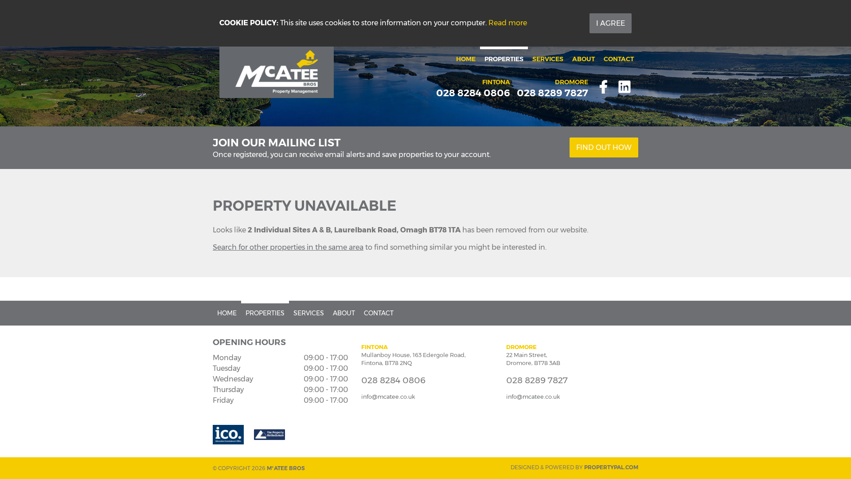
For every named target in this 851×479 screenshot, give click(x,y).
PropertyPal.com (611, 467)
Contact (619, 59)
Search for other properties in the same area (288, 247)
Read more (507, 23)
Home (466, 59)
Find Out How (604, 147)
